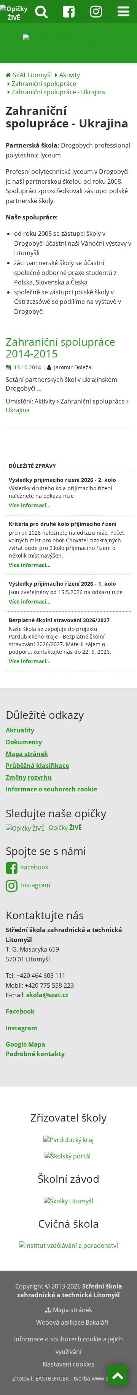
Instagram (21, 1028)
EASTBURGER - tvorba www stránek (80, 1378)
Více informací (27, 505)
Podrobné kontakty (35, 1054)
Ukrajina (18, 410)
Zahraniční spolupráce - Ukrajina (58, 92)
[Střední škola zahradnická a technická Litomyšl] (68, 42)
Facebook (20, 1011)
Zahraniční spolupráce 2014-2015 (60, 347)
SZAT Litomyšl (32, 75)
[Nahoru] (117, 1375)
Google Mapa (25, 1044)
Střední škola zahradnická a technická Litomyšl (69, 1290)
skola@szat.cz (47, 995)
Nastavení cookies (68, 1364)
